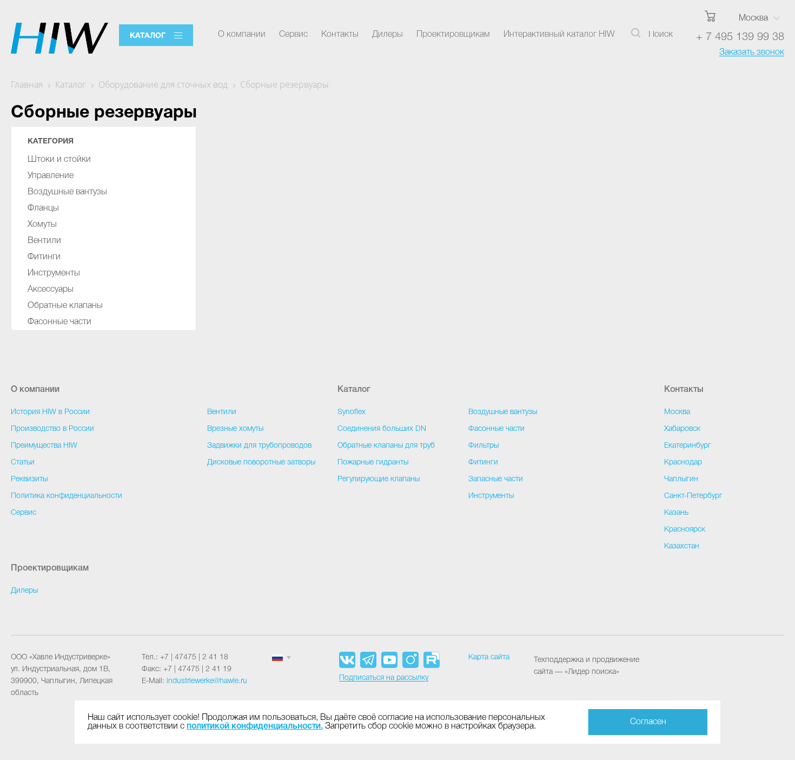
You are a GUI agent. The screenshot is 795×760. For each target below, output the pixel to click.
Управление (51, 176)
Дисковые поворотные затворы (261, 462)
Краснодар (683, 462)
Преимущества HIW (44, 445)
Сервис (293, 34)
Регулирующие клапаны (378, 479)
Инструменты (54, 273)
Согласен (648, 722)
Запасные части (495, 479)
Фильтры (483, 445)
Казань (676, 512)
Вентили (44, 241)
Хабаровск (682, 429)
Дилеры (387, 34)
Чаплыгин (681, 479)
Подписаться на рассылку (383, 678)
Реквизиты (29, 479)
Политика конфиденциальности (66, 496)
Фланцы (43, 208)
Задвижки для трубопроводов (259, 445)
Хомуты (42, 224)
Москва (753, 18)
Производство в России (52, 429)
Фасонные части (59, 322)
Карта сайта (488, 657)
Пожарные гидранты (372, 462)
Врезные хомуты (235, 429)
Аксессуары (51, 289)
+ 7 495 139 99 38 (740, 37)
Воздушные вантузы (67, 192)
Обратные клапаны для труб (386, 445)
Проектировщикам (453, 34)
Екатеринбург (687, 445)
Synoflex (351, 412)
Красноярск (684, 529)
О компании (242, 34)
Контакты (340, 34)
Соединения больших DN (381, 429)
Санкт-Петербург (693, 496)
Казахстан (681, 546)
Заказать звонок (751, 52)
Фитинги (44, 257)
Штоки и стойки (59, 159)
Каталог (147, 36)
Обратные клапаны (65, 306)
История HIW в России (50, 412)
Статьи (23, 462)
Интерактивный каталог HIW (559, 34)
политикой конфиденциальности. (255, 726)
